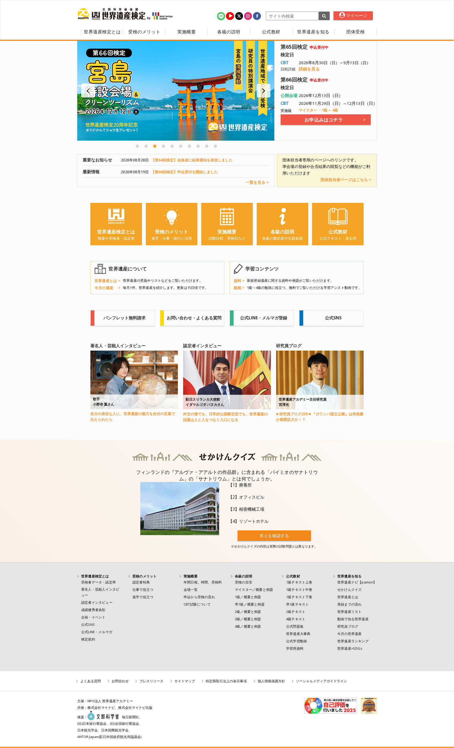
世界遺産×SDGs (349, 648)
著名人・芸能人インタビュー (100, 592)
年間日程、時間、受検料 (203, 582)
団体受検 (355, 31)
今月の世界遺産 (349, 633)
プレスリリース (151, 681)
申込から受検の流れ (199, 597)
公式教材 (271, 31)
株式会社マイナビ (101, 707)
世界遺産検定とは (102, 31)
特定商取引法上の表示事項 (226, 681)
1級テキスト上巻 (299, 582)
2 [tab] (146, 146)
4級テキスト (295, 619)
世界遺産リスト (349, 611)
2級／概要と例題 (248, 611)
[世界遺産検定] (112, 14)
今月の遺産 (104, 287)
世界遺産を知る (313, 31)
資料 (237, 280)
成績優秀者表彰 (93, 609)
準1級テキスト (297, 604)
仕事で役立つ (142, 589)
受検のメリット (144, 31)
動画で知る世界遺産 (353, 619)
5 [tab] (172, 146)
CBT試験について (197, 604)
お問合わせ (120, 681)
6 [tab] (180, 146)
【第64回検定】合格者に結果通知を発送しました (192, 159)
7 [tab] (189, 146)
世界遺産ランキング (353, 641)
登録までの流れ (349, 604)
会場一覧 (191, 589)
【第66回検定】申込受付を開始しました (184, 171)
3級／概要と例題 (248, 619)
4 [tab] (163, 146)
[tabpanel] (175, 91)
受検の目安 (243, 582)
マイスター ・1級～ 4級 (318, 109)
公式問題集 (294, 626)
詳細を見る (309, 69)
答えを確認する (274, 536)
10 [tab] (215, 146)
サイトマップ (184, 681)
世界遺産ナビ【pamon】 (357, 582)
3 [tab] (154, 146)
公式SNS (88, 624)
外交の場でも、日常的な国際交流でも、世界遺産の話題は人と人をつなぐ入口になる (225, 416)
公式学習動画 (296, 641)
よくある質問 (90, 681)
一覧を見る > (257, 182)
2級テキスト (295, 611)
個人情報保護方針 (271, 681)
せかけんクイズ (349, 589)
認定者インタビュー (96, 602)
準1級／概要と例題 (250, 604)
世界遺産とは (106, 280)
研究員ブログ (347, 626)
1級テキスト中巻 (299, 589)
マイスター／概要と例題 (254, 589)
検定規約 (88, 639)
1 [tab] (137, 146)
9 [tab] (206, 146)
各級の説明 (228, 31)
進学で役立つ (142, 597)
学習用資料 (294, 648)
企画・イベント (93, 617)
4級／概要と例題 (248, 626)
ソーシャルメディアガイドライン (321, 681)
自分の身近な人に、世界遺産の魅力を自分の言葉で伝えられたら (132, 416)
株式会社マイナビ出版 (135, 707)
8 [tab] (198, 146)
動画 (237, 287)
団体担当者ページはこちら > (346, 179)
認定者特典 (141, 582)
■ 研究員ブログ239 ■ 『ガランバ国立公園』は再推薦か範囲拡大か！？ (319, 416)
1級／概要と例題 (248, 597)
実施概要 (186, 31)
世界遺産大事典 (298, 633)
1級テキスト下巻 (299, 597)
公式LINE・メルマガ (96, 631)
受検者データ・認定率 (98, 582)
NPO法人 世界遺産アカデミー (110, 701)
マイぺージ (356, 15)
